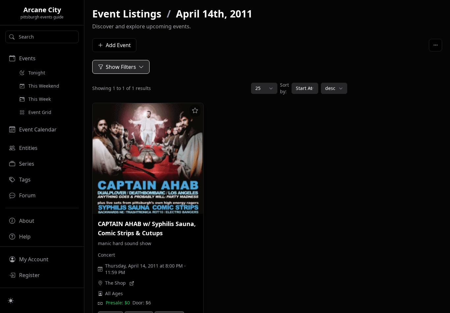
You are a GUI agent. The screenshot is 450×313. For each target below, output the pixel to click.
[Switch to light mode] (10, 300)
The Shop (115, 283)
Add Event (118, 45)
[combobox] (42, 37)
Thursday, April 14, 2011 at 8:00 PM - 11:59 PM (145, 269)
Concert (106, 255)
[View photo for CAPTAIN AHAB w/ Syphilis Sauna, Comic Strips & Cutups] (148, 158)
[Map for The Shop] (131, 283)
